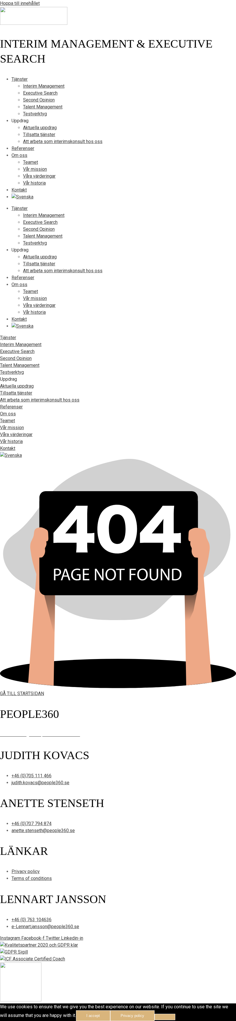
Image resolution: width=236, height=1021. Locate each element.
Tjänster (20, 79)
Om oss (19, 155)
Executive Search (40, 93)
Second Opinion (39, 100)
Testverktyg (35, 114)
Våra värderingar (39, 176)
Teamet (30, 162)
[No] (165, 1017)
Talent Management (42, 107)
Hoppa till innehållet (20, 3)
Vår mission (35, 169)
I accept (93, 1016)
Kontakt (19, 190)
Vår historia (34, 183)
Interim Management (43, 86)
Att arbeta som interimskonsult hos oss (62, 141)
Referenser (23, 148)
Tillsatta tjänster (39, 134)
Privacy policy (132, 1016)
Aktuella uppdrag (40, 127)
